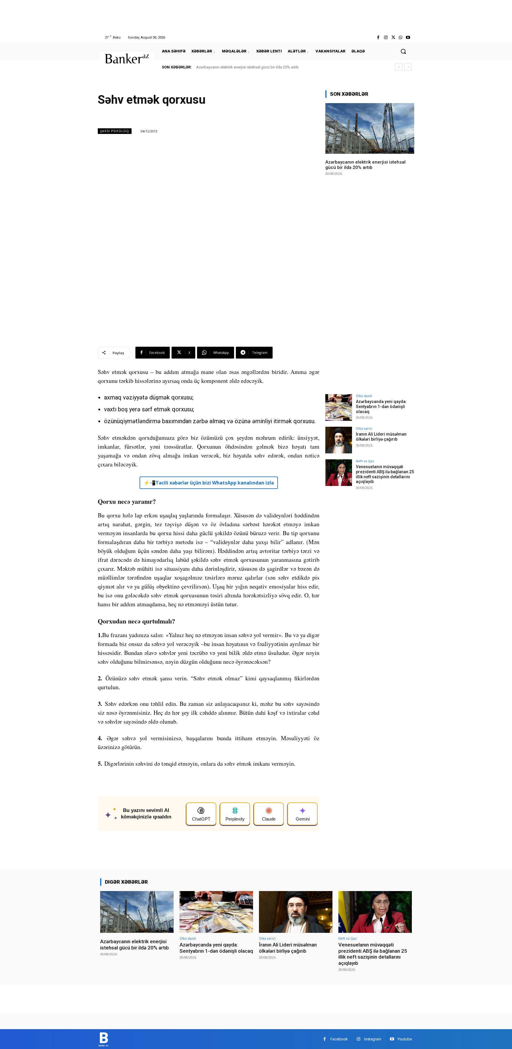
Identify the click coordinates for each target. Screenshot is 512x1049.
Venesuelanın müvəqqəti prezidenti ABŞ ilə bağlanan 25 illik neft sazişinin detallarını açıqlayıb (385, 474)
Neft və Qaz (365, 461)
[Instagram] (385, 37)
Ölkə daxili (364, 395)
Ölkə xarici (364, 428)
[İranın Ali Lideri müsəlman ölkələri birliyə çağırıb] (338, 440)
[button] (403, 51)
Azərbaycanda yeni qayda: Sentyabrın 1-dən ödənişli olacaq (381, 406)
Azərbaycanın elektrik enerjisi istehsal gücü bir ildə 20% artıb (247, 67)
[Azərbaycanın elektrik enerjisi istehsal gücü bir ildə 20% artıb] (369, 128)
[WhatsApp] (400, 37)
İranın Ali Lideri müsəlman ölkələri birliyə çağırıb (381, 437)
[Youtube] (408, 37)
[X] (393, 37)
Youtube (405, 1039)
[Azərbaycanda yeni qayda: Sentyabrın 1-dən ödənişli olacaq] (338, 407)
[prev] (398, 67)
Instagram (372, 1039)
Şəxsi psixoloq (114, 131)
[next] (408, 67)
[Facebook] (378, 37)
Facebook (339, 1039)
